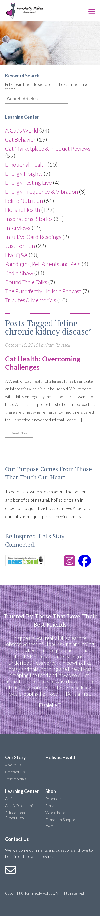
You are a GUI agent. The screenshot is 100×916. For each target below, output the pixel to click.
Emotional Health (25, 164)
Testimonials (15, 778)
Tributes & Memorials (30, 300)
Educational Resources (15, 815)
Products (53, 798)
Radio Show (19, 272)
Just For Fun (20, 245)
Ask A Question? (19, 805)
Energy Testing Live (28, 182)
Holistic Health (22, 209)
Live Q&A (16, 254)
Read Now (19, 433)
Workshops (55, 812)
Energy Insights (24, 173)
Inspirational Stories (29, 218)
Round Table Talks (26, 281)
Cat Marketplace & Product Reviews (48, 148)
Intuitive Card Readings (33, 236)
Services (53, 805)
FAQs (50, 826)
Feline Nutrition (24, 200)
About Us (13, 764)
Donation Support (61, 819)
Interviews (18, 227)
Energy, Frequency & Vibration (41, 191)
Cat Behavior (20, 139)
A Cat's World (21, 130)
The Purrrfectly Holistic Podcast (43, 291)
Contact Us (15, 771)
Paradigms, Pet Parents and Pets (43, 263)
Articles (11, 798)
